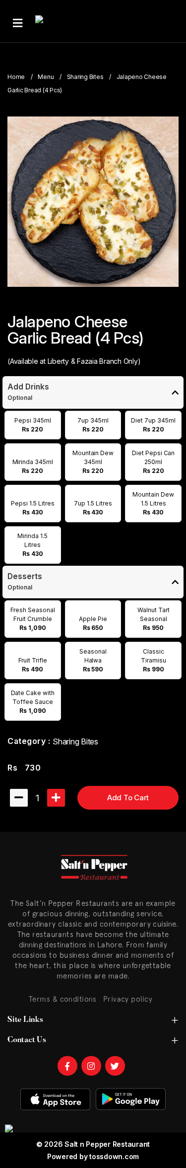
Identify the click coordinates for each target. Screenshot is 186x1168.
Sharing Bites (85, 76)
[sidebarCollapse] (17, 21)
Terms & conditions (62, 999)
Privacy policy (127, 999)
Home (16, 76)
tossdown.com (114, 1156)
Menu (46, 76)
